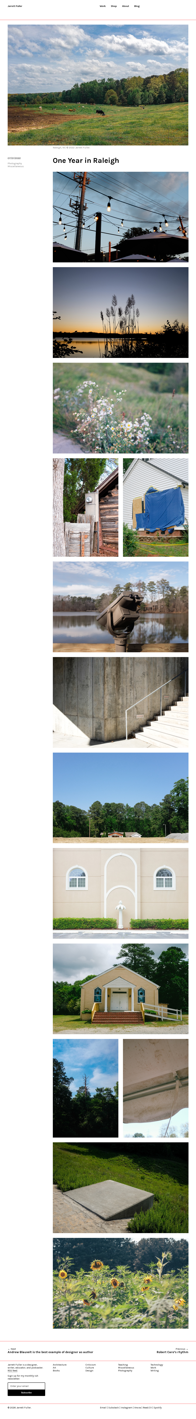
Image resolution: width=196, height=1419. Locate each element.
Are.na (137, 1407)
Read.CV (147, 1407)
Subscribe (26, 1392)
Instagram (126, 1407)
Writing (155, 1370)
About (125, 6)
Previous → (172, 1350)
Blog (136, 6)
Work (103, 6)
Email (103, 1407)
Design (89, 1370)
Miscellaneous (16, 166)
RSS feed (12, 1370)
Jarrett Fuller (15, 6)
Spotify (158, 1407)
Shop (114, 6)
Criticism (90, 1364)
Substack (113, 1407)
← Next (50, 1350)
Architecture (59, 1364)
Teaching (123, 1364)
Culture (89, 1367)
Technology (157, 1364)
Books (56, 1370)
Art (54, 1367)
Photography (15, 163)
